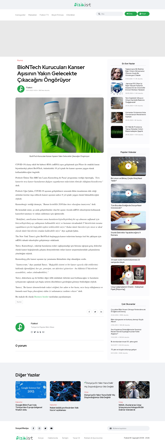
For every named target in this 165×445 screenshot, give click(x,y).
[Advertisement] (82, 39)
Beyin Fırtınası (58, 15)
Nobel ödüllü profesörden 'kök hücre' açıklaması (64, 409)
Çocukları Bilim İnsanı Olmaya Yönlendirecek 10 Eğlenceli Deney (128, 310)
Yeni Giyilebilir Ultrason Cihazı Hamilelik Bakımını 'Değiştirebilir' (135, 100)
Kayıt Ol (143, 14)
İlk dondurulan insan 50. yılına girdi (124, 342)
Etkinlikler (71, 15)
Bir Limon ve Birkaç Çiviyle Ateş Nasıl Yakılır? (126, 179)
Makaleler (32, 15)
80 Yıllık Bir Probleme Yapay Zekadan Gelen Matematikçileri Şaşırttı (134, 129)
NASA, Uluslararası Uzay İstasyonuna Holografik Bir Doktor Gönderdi (131, 407)
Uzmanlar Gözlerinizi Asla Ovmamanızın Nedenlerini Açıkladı (135, 114)
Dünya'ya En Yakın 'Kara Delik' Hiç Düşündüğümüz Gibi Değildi (99, 396)
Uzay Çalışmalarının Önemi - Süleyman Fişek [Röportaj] (127, 288)
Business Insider (41, 296)
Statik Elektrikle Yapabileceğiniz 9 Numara (126, 233)
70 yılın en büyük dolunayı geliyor (124, 349)
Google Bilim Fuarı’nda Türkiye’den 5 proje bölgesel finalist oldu (28, 407)
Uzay (86, 392)
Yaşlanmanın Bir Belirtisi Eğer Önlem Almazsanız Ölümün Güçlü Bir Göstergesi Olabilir (134, 72)
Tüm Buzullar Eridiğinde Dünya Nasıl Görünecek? (126, 206)
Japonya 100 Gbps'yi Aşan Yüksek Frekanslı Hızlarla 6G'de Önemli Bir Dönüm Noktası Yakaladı (135, 86)
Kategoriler (20, 15)
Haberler (18, 402)
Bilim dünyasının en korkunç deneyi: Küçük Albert (127, 320)
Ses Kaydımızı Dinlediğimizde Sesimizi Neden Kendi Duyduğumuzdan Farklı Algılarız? (126, 331)
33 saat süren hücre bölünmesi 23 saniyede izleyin (125, 260)
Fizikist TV (44, 15)
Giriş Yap (129, 14)
